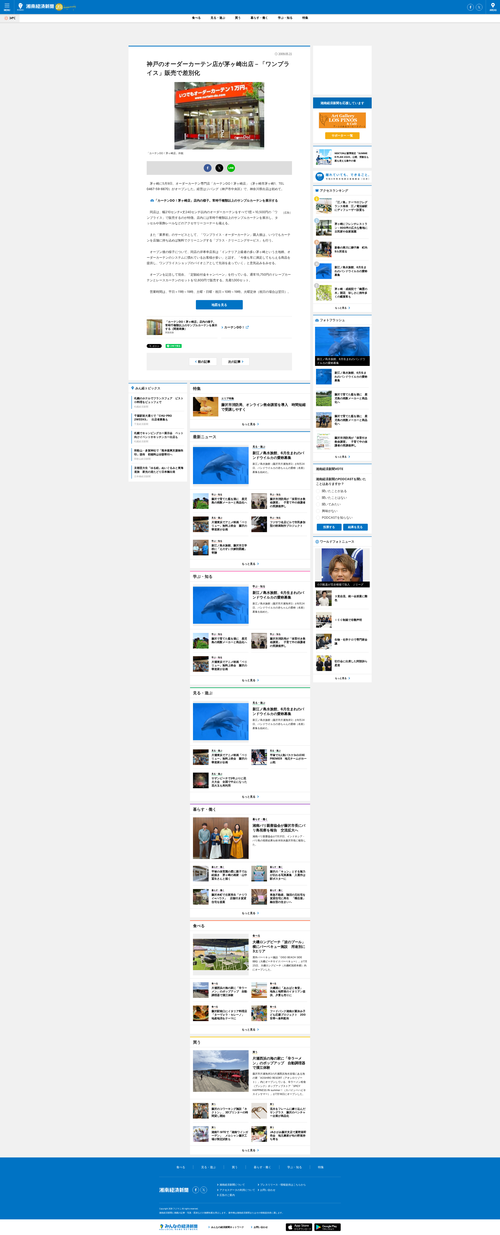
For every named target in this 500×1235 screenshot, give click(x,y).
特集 (305, 18)
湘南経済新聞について (232, 1184)
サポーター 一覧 (342, 135)
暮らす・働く (259, 18)
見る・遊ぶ (218, 18)
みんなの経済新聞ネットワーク (178, 1227)
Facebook (470, 7)
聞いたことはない (334, 497)
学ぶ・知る (285, 18)
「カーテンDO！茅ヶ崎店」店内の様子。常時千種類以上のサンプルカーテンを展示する (216, 200)
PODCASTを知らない (337, 517)
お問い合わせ (267, 1189)
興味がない (330, 511)
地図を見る (219, 305)
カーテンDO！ (234, 327)
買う (238, 18)
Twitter (479, 7)
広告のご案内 (227, 1195)
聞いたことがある (334, 491)
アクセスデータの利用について (237, 1189)
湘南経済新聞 (35, 7)
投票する (329, 527)
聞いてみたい (331, 504)
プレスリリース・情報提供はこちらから (283, 1184)
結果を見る (355, 527)
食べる (196, 18)
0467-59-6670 (158, 189)
